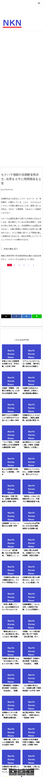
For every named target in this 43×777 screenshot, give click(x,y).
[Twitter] (6, 316)
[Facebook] (16, 316)
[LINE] (37, 316)
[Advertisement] (21, 54)
